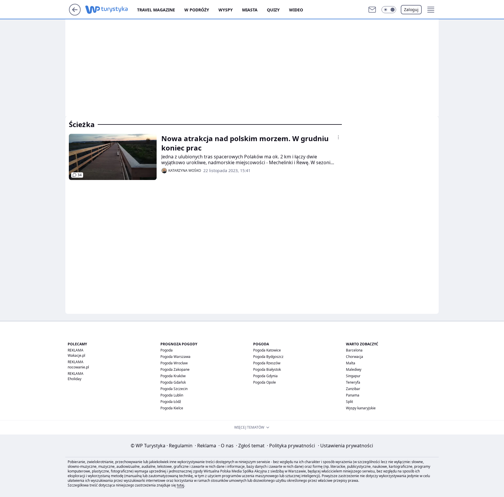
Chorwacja (354, 356)
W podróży (196, 10)
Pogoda (166, 350)
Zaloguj (411, 9)
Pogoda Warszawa (175, 356)
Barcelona (354, 350)
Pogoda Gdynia (265, 375)
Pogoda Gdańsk (173, 382)
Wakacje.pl (76, 355)
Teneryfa (353, 382)
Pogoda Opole (264, 382)
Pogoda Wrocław (174, 363)
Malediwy (353, 369)
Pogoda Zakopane (175, 369)
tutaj (180, 485)
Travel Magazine (156, 10)
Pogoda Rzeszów (266, 363)
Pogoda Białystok (267, 369)
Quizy (273, 10)
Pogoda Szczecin (174, 388)
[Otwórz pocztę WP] (372, 9)
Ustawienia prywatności (345, 445)
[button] (389, 9)
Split (349, 401)
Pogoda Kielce (171, 408)
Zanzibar (353, 388)
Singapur (353, 375)
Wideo (296, 10)
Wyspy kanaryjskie (361, 408)
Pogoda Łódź (170, 401)
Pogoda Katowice (267, 350)
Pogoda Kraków (173, 375)
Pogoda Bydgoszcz (268, 356)
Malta (350, 363)
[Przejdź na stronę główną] (75, 14)
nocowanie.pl (78, 367)
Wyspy (225, 10)
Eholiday (74, 378)
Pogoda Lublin (171, 395)
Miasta (250, 10)
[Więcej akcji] (338, 137)
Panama (352, 395)
